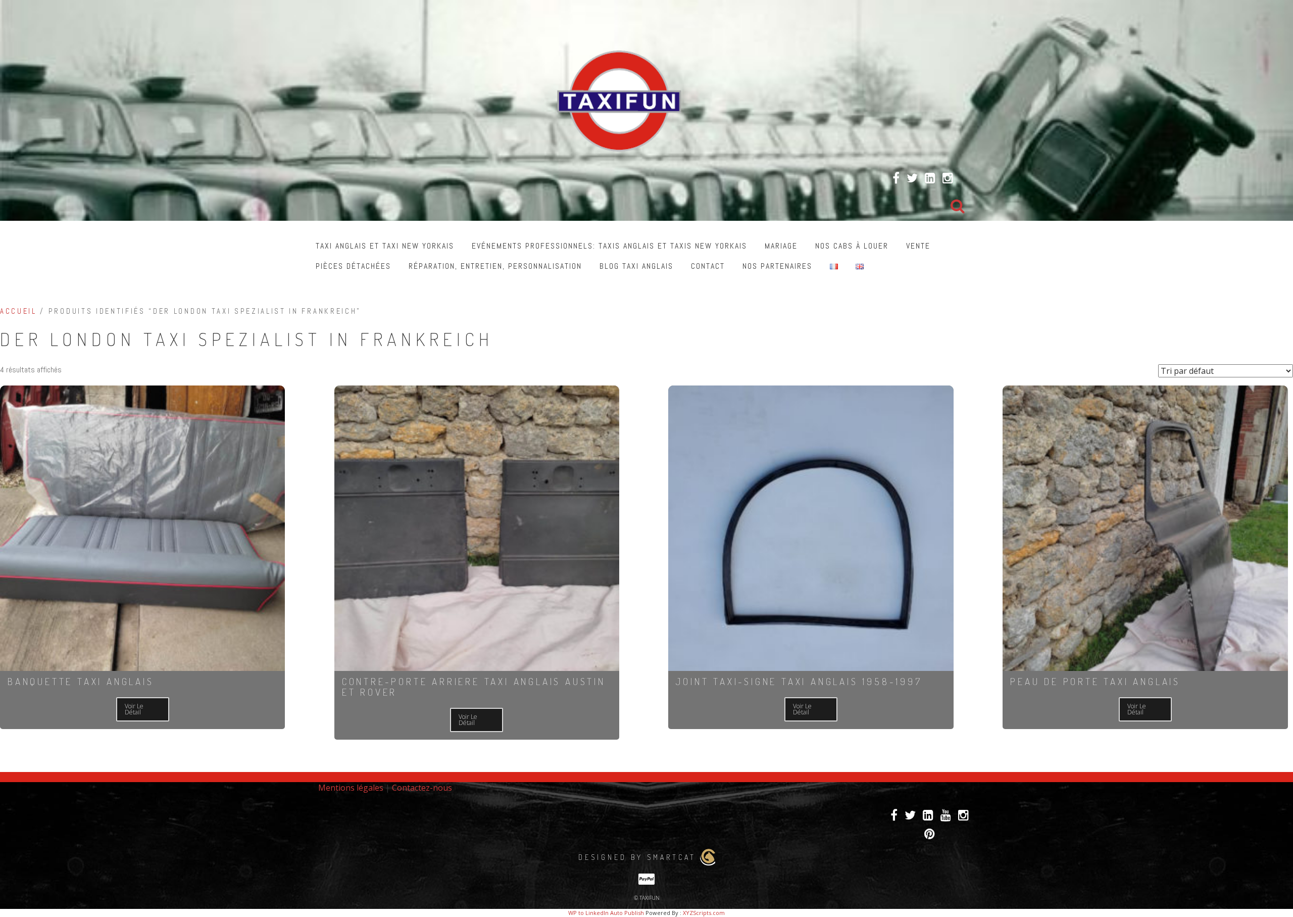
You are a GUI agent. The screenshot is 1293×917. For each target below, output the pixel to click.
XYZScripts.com (704, 912)
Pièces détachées (353, 266)
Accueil (18, 311)
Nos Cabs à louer (851, 245)
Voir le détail (134, 709)
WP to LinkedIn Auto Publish (606, 912)
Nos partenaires (777, 266)
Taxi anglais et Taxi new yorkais (385, 245)
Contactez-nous (422, 787)
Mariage (781, 245)
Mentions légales (350, 787)
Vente (918, 245)
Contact (708, 266)
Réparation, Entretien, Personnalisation (495, 266)
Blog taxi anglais (636, 266)
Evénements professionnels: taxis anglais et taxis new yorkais (609, 245)
